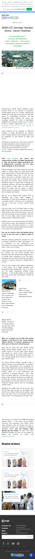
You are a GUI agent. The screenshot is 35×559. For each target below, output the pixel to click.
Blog (3, 531)
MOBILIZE (4, 149)
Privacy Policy (11, 551)
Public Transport (11, 41)
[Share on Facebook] (6, 18)
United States (12, 52)
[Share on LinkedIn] (11, 18)
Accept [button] (29, 9)
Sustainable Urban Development (18, 43)
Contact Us (6, 526)
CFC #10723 (19, 551)
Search (4, 533)
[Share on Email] (8, 18)
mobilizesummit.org (7, 436)
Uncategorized (25, 50)
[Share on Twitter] (3, 18)
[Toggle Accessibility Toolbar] (31, 555)
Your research (12, 158)
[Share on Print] (17, 18)
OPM (6, 551)
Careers (5, 528)
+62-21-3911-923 (20, 527)
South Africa (25, 41)
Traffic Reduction (11, 50)
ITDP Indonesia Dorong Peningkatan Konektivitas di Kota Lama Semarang (11, 498)
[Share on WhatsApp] (14, 18)
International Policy (17, 36)
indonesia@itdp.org (21, 525)
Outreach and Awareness (17, 39)
